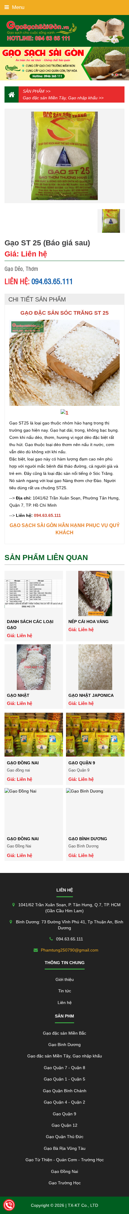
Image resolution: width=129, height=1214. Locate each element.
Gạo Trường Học (65, 1182)
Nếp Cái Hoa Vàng (88, 621)
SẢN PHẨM (33, 91)
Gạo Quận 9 (81, 762)
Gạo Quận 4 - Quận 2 (64, 1102)
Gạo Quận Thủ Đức (64, 1136)
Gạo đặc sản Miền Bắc (64, 1033)
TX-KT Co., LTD (83, 1205)
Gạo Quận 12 (64, 1125)
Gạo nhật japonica (91, 695)
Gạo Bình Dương (87, 838)
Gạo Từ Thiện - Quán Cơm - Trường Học (65, 1159)
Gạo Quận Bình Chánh (64, 1090)
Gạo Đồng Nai (23, 838)
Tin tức (64, 990)
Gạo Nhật (18, 695)
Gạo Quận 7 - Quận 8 (64, 1067)
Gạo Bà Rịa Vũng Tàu (65, 1148)
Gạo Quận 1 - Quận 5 (64, 1079)
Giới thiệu (65, 979)
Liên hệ (65, 1002)
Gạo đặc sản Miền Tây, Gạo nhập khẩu (60, 97)
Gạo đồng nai (23, 762)
